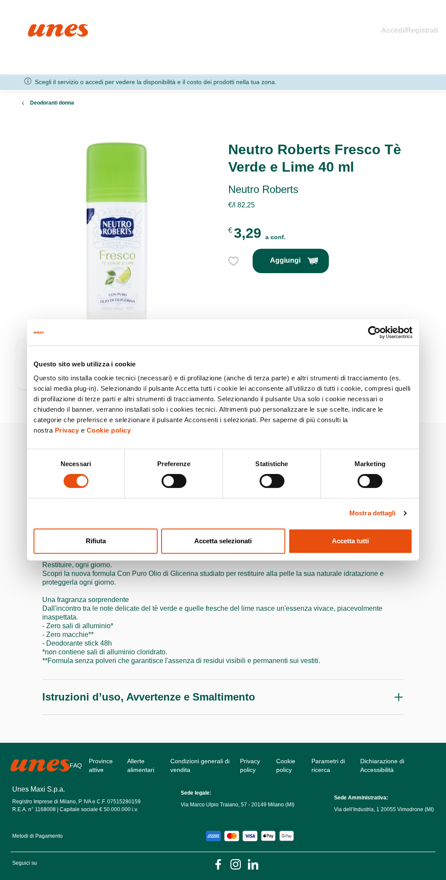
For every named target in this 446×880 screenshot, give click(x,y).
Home (37, 27)
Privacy (67, 430)
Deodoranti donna (52, 103)
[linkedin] (253, 863)
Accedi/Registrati (409, 30)
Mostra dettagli (372, 513)
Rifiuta (96, 541)
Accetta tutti (350, 541)
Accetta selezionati (223, 541)
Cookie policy (109, 430)
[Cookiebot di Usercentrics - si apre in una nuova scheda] (374, 332)
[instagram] (235, 863)
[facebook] (218, 863)
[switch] (174, 481)
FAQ (76, 765)
